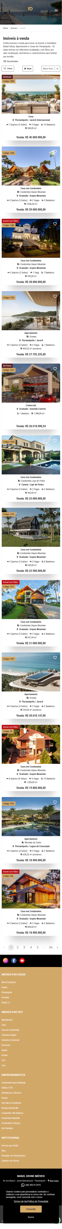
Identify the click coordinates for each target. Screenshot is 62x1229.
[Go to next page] (57, 947)
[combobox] (43, 68)
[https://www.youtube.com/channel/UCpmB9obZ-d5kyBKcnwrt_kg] (22, 961)
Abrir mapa (54, 1181)
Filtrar (10, 68)
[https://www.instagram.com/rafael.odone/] (5, 961)
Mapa (29, 68)
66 (51, 947)
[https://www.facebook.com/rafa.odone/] (14, 961)
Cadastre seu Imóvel (10, 1160)
